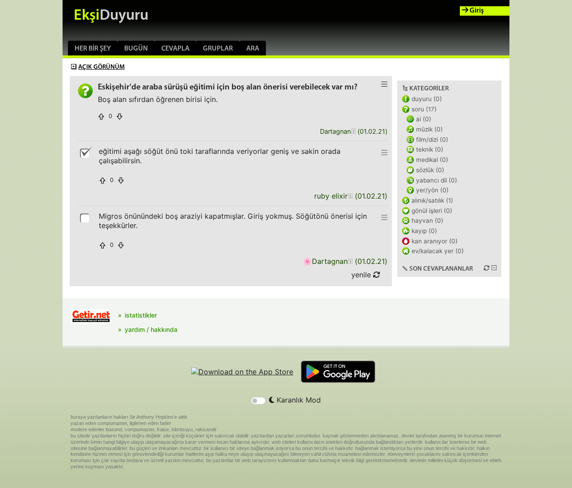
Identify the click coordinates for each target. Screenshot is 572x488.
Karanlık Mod (297, 399)
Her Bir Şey (93, 48)
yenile (362, 274)
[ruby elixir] (350, 196)
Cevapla (175, 48)
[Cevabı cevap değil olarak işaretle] (85, 152)
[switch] (258, 400)
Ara (252, 48)
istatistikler (141, 315)
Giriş (476, 10)
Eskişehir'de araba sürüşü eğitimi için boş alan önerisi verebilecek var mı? (228, 87)
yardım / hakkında (151, 329)
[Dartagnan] (353, 131)
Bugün (136, 48)
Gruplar (218, 48)
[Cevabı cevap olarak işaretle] (85, 217)
